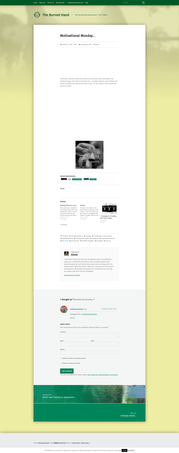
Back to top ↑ (85, 443)
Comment (63, 332)
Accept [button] (124, 450)
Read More (131, 450)
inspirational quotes (108, 238)
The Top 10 (50, 3)
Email (92, 340)
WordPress (62, 443)
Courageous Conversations (103, 236)
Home (35, 3)
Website (62, 349)
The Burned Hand (55, 15)
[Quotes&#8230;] (89, 211)
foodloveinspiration (76, 309)
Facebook (95, 238)
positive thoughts (88, 241)
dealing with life (67, 238)
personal (65, 241)
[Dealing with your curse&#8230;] (69, 211)
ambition (65, 236)
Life (90, 44)
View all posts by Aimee (72, 275)
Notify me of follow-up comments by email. (74, 358)
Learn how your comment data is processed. (102, 375)
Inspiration (84, 44)
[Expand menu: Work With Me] (65, 2)
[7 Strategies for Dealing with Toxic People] (109, 208)
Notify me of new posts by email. (71, 363)
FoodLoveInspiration (90, 314)
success (108, 241)
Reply (73, 318)
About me (42, 3)
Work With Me (60, 3)
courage (88, 236)
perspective (75, 241)
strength (100, 241)
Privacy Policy (76, 443)
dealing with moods (82, 238)
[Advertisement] (89, 63)
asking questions (77, 236)
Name (62, 340)
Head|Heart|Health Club (75, 3)
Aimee (97, 44)
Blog (86, 3)
